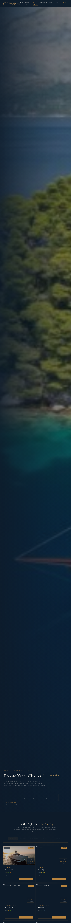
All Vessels (13, 838)
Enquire (26, 917)
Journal (51, 2)
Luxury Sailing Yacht (55, 838)
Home (22, 2)
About (57, 2)
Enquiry (64, 2)
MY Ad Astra (9, 908)
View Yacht (11, 917)
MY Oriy (41, 869)
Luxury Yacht (28, 841)
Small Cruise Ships (41, 841)
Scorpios (41, 908)
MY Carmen (9, 869)
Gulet (44, 838)
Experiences (43, 2)
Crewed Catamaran (34, 838)
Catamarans (23, 838)
